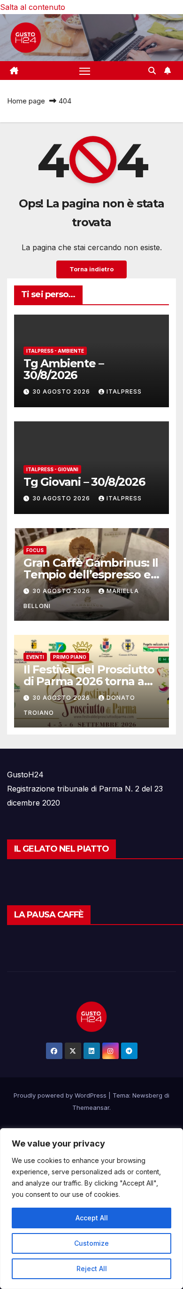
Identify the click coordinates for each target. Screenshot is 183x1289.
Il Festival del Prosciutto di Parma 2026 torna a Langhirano (88, 681)
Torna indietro (91, 269)
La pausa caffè (49, 914)
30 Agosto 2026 (62, 391)
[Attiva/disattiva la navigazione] (85, 70)
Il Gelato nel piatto (61, 849)
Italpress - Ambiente (55, 351)
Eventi (35, 657)
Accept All (92, 1218)
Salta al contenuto (32, 7)
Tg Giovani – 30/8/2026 (84, 482)
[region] (91, 1208)
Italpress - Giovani (52, 469)
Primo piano (69, 657)
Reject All (91, 1269)
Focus (35, 550)
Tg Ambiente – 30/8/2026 (63, 369)
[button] (152, 70)
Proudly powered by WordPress (61, 1095)
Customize (91, 1243)
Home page (26, 100)
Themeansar (90, 1107)
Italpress (124, 391)
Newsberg (147, 1095)
